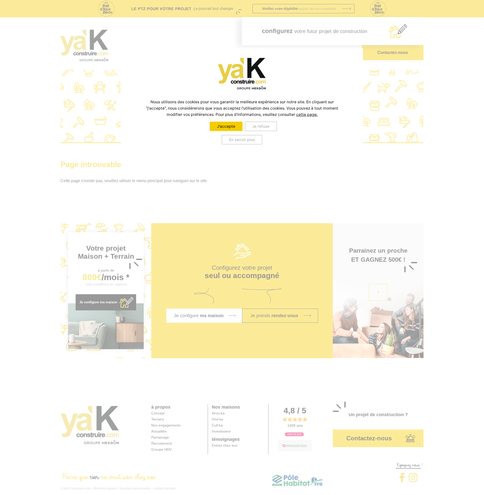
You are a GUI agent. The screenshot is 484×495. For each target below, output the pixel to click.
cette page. (307, 114)
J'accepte (226, 126)
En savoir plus (242, 139)
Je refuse (260, 126)
